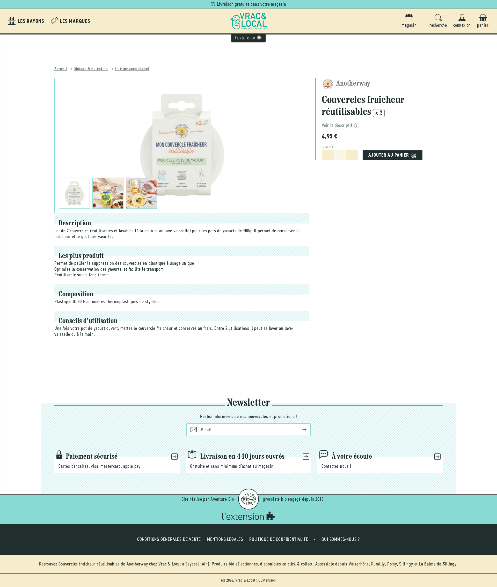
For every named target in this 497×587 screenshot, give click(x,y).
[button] (438, 21)
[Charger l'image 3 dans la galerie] (141, 193)
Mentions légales (225, 539)
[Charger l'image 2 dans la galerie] (108, 193)
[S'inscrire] (300, 429)
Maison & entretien (91, 69)
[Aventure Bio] (248, 499)
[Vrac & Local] (248, 21)
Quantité (327, 147)
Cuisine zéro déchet (132, 69)
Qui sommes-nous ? (340, 539)
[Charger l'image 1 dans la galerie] (74, 193)
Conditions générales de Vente (169, 539)
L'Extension (267, 580)
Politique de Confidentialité (278, 539)
